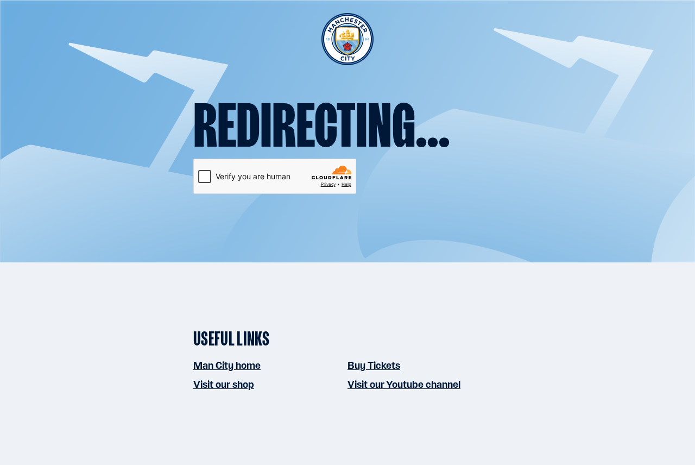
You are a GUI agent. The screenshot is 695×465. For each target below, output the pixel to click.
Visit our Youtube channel (404, 384)
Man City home (227, 365)
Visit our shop (223, 384)
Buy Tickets (374, 365)
